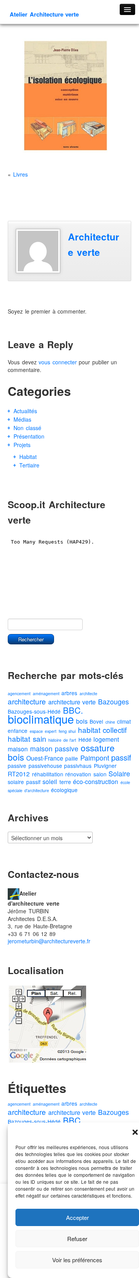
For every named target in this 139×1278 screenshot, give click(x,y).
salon (100, 774)
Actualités (25, 411)
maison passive (54, 748)
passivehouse (45, 765)
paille (71, 758)
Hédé (85, 739)
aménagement (46, 693)
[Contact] (13, 893)
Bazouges (113, 701)
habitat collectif (102, 729)
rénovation (78, 774)
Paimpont (94, 757)
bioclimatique (41, 719)
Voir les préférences (77, 1260)
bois (82, 721)
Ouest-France (44, 758)
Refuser (77, 1239)
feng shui (67, 731)
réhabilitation (47, 774)
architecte (88, 693)
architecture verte (72, 701)
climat (124, 721)
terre (65, 782)
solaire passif (24, 782)
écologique (64, 790)
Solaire (119, 773)
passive (17, 765)
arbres (69, 693)
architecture (27, 701)
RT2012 (19, 773)
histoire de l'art (62, 740)
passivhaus (78, 765)
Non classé (27, 428)
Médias (22, 419)
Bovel (96, 721)
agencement (19, 693)
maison (18, 748)
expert (50, 731)
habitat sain (27, 738)
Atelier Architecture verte (44, 14)
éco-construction (95, 781)
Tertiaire (29, 465)
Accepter (77, 1217)
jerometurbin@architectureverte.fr (49, 941)
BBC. (73, 710)
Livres (20, 174)
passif (121, 757)
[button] (135, 1132)
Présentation (29, 436)
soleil (49, 781)
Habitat (28, 456)
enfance (17, 730)
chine (110, 722)
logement (106, 739)
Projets (22, 445)
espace (36, 731)
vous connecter (58, 362)
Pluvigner (105, 765)
